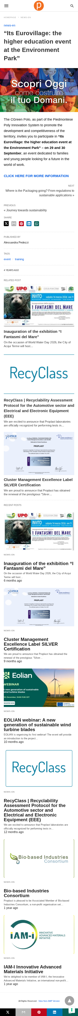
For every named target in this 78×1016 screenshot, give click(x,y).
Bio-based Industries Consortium (26, 893)
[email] (23, 1012)
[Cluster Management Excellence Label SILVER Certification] (39, 453)
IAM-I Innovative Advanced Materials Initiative (33, 969)
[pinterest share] (21, 223)
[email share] (13, 223)
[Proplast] (38, 5)
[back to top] (69, 1001)
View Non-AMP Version (49, 1001)
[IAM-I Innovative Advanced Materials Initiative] (39, 934)
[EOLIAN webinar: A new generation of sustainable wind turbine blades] (39, 688)
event (7, 259)
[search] (72, 6)
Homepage (10, 17)
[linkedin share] (29, 223)
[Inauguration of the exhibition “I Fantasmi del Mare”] (39, 305)
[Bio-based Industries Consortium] (39, 858)
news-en (26, 17)
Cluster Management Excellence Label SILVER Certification (31, 644)
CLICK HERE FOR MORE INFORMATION (36, 176)
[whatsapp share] (36, 223)
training (19, 259)
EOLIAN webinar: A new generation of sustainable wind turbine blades (37, 724)
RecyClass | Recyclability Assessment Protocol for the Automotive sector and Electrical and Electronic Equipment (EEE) (35, 810)
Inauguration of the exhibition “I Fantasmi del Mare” (38, 566)
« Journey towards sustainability (25, 210)
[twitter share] (6, 223)
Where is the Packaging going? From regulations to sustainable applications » (39, 192)
